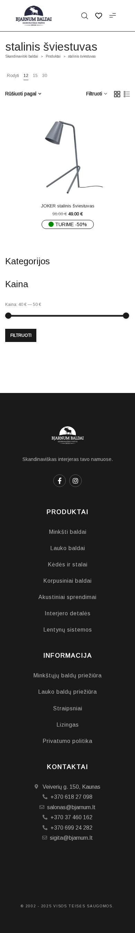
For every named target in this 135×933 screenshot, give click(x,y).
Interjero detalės (68, 613)
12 (26, 75)
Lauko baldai (67, 548)
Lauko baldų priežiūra (67, 692)
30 (44, 75)
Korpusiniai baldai (67, 581)
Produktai (53, 56)
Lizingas (67, 725)
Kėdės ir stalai (68, 564)
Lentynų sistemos (67, 630)
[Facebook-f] (59, 480)
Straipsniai (67, 708)
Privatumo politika (67, 741)
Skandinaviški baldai (21, 56)
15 (35, 75)
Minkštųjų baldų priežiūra (67, 675)
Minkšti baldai (68, 532)
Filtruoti (21, 335)
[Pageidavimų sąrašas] (81, 182)
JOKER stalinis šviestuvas (67, 205)
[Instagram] (75, 480)
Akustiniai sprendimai (67, 597)
